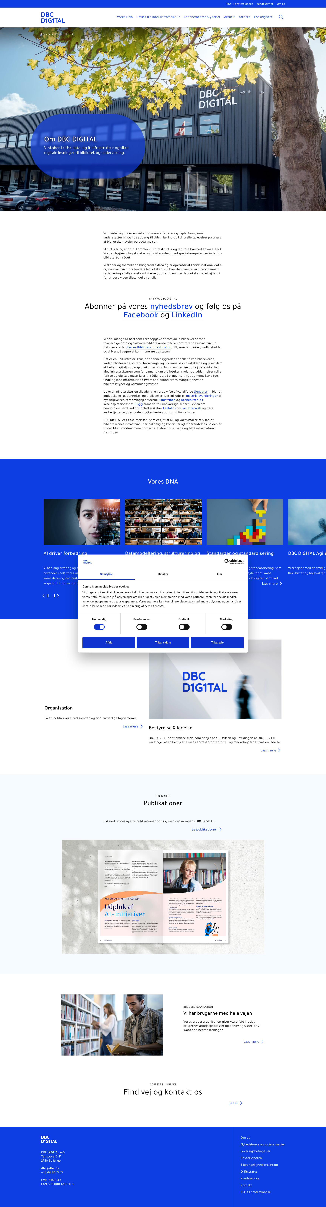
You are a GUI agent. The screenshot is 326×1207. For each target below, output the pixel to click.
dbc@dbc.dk (50, 1168)
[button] (259, 844)
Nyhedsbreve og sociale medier (263, 1144)
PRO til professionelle (239, 4)
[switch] (141, 627)
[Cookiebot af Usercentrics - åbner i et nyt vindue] (227, 561)
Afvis (108, 642)
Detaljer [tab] (163, 574)
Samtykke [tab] (106, 574)
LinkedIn (186, 316)
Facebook (141, 316)
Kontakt (246, 1185)
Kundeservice (265, 4)
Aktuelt (229, 17)
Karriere (244, 17)
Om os (281, 4)
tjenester (201, 392)
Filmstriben (167, 400)
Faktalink (169, 408)
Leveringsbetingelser (256, 1151)
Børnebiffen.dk (192, 400)
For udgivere (263, 17)
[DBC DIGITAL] (53, 17)
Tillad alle (217, 642)
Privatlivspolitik (251, 1158)
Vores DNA (125, 17)
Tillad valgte (163, 642)
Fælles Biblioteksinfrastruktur (158, 17)
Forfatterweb (191, 408)
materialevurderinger (202, 396)
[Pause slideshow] (48, 596)
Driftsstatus (249, 1172)
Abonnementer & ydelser (202, 17)
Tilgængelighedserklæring (259, 1165)
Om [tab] (219, 574)
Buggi (139, 404)
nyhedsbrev (171, 307)
